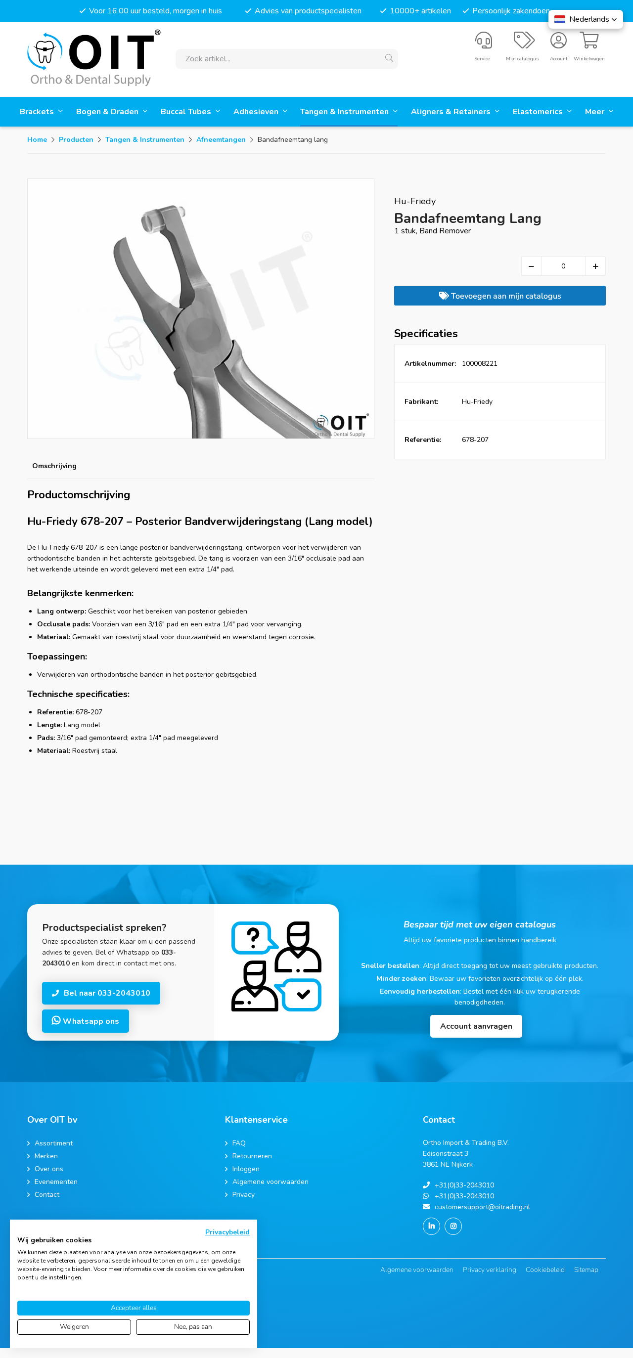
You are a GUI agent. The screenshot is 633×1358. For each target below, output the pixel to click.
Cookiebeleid (545, 1269)
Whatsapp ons (90, 1021)
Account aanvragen (476, 1026)
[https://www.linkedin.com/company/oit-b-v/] (431, 1226)
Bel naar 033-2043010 (107, 993)
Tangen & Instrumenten (345, 111)
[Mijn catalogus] (524, 44)
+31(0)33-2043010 (464, 1185)
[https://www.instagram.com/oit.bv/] (453, 1226)
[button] (585, 19)
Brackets (38, 111)
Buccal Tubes (187, 111)
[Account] (558, 44)
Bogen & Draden (108, 111)
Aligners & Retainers (452, 111)
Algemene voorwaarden (416, 1269)
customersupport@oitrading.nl (482, 1207)
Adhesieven (256, 111)
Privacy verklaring (489, 1269)
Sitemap (586, 1269)
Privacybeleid (227, 1232)
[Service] (483, 44)
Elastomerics (539, 111)
